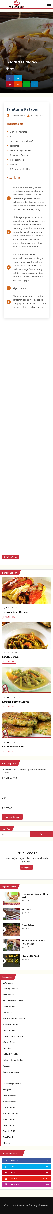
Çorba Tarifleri (9, 1030)
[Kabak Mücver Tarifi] (26, 725)
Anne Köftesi (28, 924)
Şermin (9, 697)
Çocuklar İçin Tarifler (12, 1083)
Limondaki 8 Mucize (31, 955)
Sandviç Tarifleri (10, 1131)
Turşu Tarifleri (9, 1119)
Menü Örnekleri (10, 1101)
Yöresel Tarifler (9, 1042)
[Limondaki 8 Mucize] (11, 960)
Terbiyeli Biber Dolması (15, 611)
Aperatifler (7, 1048)
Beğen (47, 1161)
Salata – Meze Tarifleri (13, 1036)
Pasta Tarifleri (9, 1006)
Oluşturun (27, 867)
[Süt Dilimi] (11, 913)
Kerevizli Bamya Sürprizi (15, 701)
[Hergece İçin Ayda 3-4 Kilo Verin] (11, 898)
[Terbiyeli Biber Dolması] (26, 590)
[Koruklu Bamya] (26, 635)
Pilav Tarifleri (8, 1077)
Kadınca (6, 1066)
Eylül (12, 68)
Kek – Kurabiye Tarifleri (13, 1000)
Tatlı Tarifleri (8, 994)
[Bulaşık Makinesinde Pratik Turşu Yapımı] (11, 945)
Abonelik (46, 1178)
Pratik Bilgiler (8, 1012)
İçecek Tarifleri (9, 1107)
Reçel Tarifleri (9, 1137)
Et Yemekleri (8, 982)
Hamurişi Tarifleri (10, 988)
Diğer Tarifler (8, 1125)
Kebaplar (7, 1089)
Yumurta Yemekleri (11, 1071)
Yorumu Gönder (12, 817)
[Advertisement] (26, 437)
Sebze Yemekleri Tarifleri (14, 1018)
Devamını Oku (9, 617)
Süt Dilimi (26, 909)
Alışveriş (6, 1143)
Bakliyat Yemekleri (11, 1054)
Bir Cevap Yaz (10, 557)
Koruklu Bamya (10, 656)
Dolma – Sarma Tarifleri (13, 1060)
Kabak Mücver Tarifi (13, 746)
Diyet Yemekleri (10, 1095)
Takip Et (46, 1167)
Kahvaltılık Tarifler (11, 1024)
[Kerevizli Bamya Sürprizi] (26, 680)
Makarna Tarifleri (10, 1113)
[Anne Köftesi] (11, 929)
